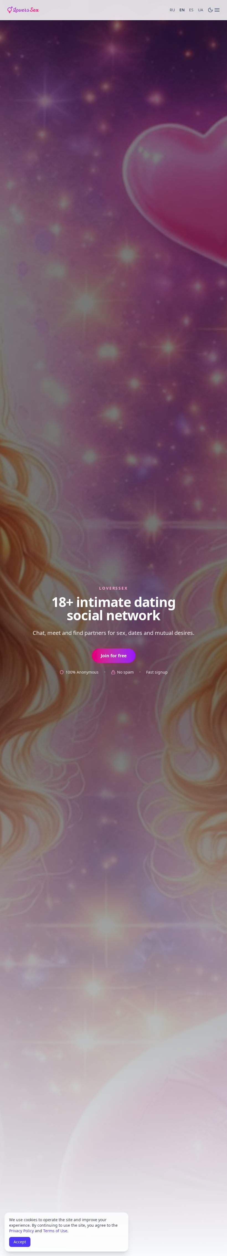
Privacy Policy (21, 1230)
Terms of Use (55, 1230)
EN (182, 9)
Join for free (114, 656)
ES (191, 9)
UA (200, 9)
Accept (20, 1241)
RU (172, 9)
